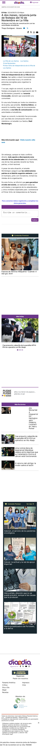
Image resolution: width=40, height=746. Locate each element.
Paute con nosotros (20, 678)
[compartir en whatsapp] (34, 32)
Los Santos (24, 61)
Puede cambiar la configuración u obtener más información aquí (15, 732)
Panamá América (8, 683)
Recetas (5, 692)
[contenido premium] (20, 673)
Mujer (4, 690)
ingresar (35, 2)
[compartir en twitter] (31, 32)
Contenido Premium (21, 235)
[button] (4, 334)
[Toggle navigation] (4, 2)
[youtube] (26, 666)
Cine (24, 685)
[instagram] (29, 666)
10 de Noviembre (9, 63)
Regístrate (20, 676)
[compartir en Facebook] (28, 32)
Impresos (25, 683)
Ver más (29, 504)
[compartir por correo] (37, 32)
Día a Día (5, 687)
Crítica (4, 685)
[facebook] (20, 666)
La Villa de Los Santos (11, 61)
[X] (23, 666)
